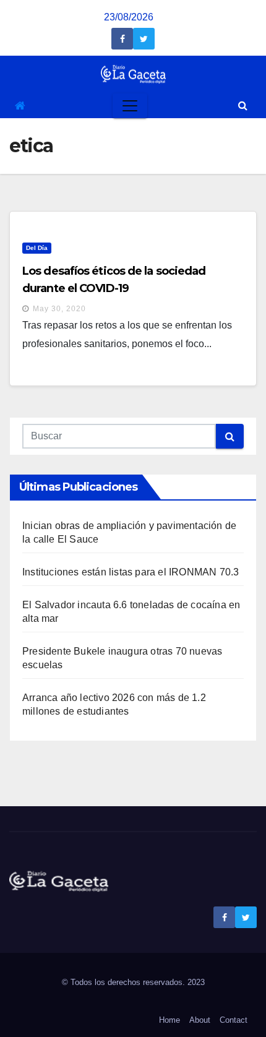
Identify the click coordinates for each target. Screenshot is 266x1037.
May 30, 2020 (59, 308)
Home (169, 1020)
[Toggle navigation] (130, 105)
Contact (233, 1020)
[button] (243, 105)
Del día (37, 247)
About (199, 1020)
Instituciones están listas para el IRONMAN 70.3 (130, 572)
